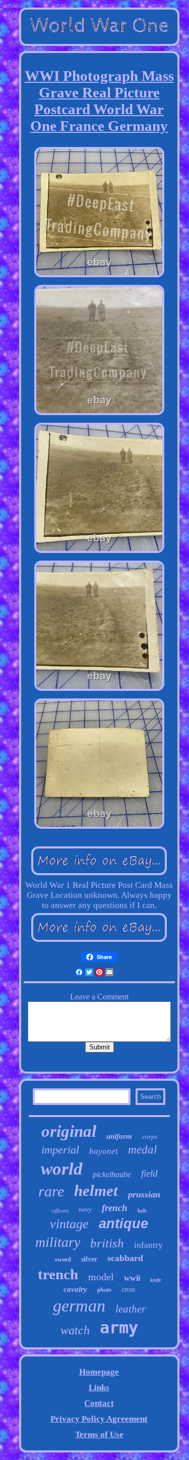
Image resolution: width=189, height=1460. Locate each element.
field (149, 1173)
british (107, 1243)
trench (58, 1274)
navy (85, 1209)
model (101, 1276)
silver (89, 1259)
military (57, 1242)
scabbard (125, 1258)
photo (104, 1289)
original (68, 1131)
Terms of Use (99, 1434)
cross (128, 1289)
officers (60, 1210)
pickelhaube (112, 1174)
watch (75, 1330)
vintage (69, 1224)
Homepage (99, 1372)
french (115, 1207)
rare (51, 1191)
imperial (60, 1149)
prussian (144, 1194)
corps (149, 1136)
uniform (119, 1136)
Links (99, 1387)
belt (142, 1210)
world (62, 1169)
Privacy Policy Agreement (99, 1419)
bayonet (103, 1151)
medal (142, 1149)
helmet (96, 1190)
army (119, 1327)
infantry (148, 1245)
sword (63, 1259)
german (79, 1305)
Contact (99, 1403)
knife (155, 1280)
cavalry (75, 1289)
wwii (132, 1278)
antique (123, 1223)
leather (130, 1309)
